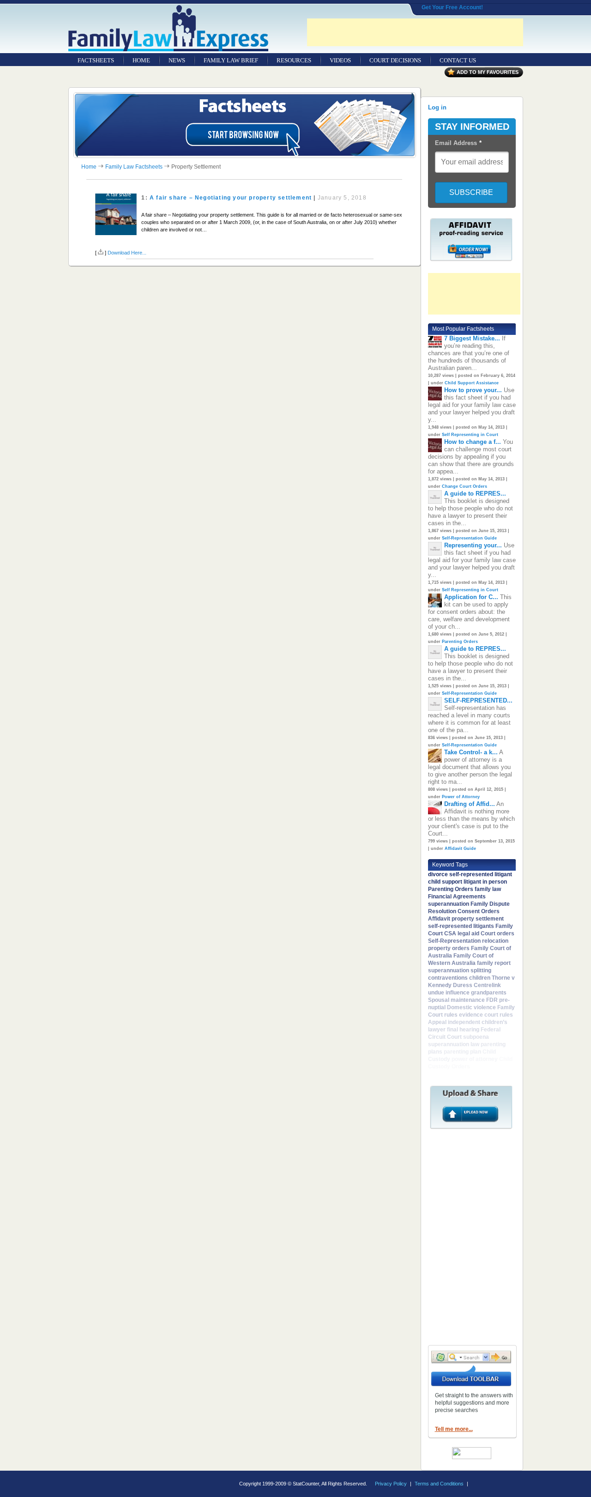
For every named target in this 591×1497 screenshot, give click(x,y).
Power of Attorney (461, 796)
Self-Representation (454, 941)
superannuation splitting (459, 970)
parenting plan (462, 1052)
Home (88, 167)
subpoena (476, 1037)
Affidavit (439, 918)
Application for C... (471, 597)
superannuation (448, 904)
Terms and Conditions (439, 1483)
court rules (498, 1015)
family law (488, 889)
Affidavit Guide (460, 848)
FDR (492, 1000)
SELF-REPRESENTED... (478, 700)
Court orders (497, 933)
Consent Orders (479, 911)
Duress (462, 985)
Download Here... (127, 252)
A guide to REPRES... (475, 493)
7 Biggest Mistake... (472, 338)
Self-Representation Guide (469, 538)
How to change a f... (472, 441)
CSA (450, 933)
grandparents (489, 992)
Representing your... (473, 545)
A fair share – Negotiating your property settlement (231, 197)
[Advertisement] (415, 32)
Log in (437, 107)
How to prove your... (473, 390)
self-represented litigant (480, 874)
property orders (449, 948)
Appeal (437, 1022)
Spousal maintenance (456, 1000)
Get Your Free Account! (452, 7)
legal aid (468, 933)
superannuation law (453, 1044)
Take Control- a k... (471, 752)
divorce (438, 874)
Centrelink (487, 985)
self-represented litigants (461, 926)
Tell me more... (454, 1429)
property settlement (478, 918)
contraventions (448, 978)
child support (445, 882)
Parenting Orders (460, 641)
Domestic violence (471, 1007)
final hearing (463, 1029)
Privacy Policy (391, 1483)
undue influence (449, 992)
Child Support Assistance (472, 383)
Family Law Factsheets (134, 167)
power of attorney (475, 1059)
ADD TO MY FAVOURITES (488, 72)
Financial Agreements (457, 896)
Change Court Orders (464, 486)
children (479, 978)
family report (494, 963)
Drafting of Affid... (469, 803)
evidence (471, 1015)
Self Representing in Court (470, 434)
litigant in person (485, 882)
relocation (495, 941)
